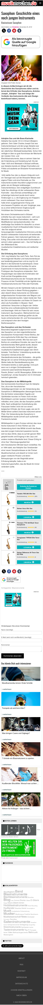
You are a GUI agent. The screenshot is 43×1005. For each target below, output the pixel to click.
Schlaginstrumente (13, 925)
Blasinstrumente (18, 588)
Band (19, 891)
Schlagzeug (24, 924)
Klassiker (18, 908)
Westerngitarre (8, 935)
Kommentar (5, 645)
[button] (4, 31)
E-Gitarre (35, 900)
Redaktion (15, 27)
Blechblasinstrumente (15, 897)
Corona (16, 900)
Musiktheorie (34, 914)
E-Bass (28, 900)
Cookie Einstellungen (21, 990)
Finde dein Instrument (9, 858)
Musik (7, 910)
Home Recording (32, 906)
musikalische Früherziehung (20, 911)
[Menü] (40, 3)
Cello (12, 900)
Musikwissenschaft (12, 916)
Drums (22, 900)
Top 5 (26, 929)
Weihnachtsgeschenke (20, 932)
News (24, 916)
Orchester (31, 917)
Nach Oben (21, 995)
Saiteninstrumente (17, 921)
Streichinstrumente (12, 926)
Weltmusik (33, 932)
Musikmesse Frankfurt (22, 914)
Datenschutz (21, 983)
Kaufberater (9, 907)
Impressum (21, 977)
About (22, 958)
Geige (5, 903)
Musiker (9, 913)
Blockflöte (31, 897)
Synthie (31, 927)
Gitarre (10, 903)
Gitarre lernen (18, 902)
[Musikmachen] (19, 3)
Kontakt (21, 971)
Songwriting (32, 925)
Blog (7, 899)
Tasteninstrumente (14, 929)
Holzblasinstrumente (15, 905)
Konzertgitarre (31, 908)
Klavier (24, 908)
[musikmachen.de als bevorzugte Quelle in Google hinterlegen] (20, 43)
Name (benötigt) (7, 630)
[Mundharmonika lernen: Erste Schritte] (21, 680)
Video (10, 932)
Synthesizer (25, 927)
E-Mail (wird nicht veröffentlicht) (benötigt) (16, 637)
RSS (21, 964)
